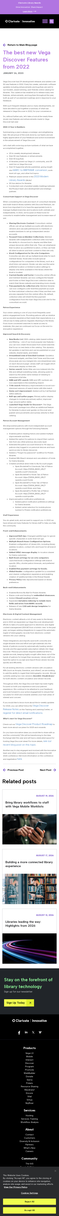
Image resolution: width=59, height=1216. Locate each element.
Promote (29, 1070)
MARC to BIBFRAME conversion (30, 170)
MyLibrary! (29, 1090)
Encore (29, 1093)
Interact (29, 1060)
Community (29, 1158)
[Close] (55, 1171)
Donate (29, 1076)
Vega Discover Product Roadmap (34, 724)
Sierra (29, 1080)
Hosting (29, 1115)
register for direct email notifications (23, 712)
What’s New (29, 1148)
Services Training (29, 1119)
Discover (29, 1063)
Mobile (29, 1056)
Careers (29, 1151)
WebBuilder (29, 1073)
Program (29, 1066)
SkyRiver (29, 1103)
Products (29, 1048)
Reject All (29, 1202)
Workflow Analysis (30, 1122)
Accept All (29, 1210)
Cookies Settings (29, 1193)
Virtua (29, 1100)
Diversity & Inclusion (29, 1141)
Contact (29, 1134)
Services (29, 1110)
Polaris (29, 1083)
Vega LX (29, 1053)
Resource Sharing (29, 1086)
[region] (29, 1191)
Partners (29, 1144)
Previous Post (16, 770)
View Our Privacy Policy (15, 1187)
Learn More (27, 11)
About (29, 1129)
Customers (29, 1138)
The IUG (29, 1163)
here (19, 758)
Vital (29, 1096)
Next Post (45, 770)
